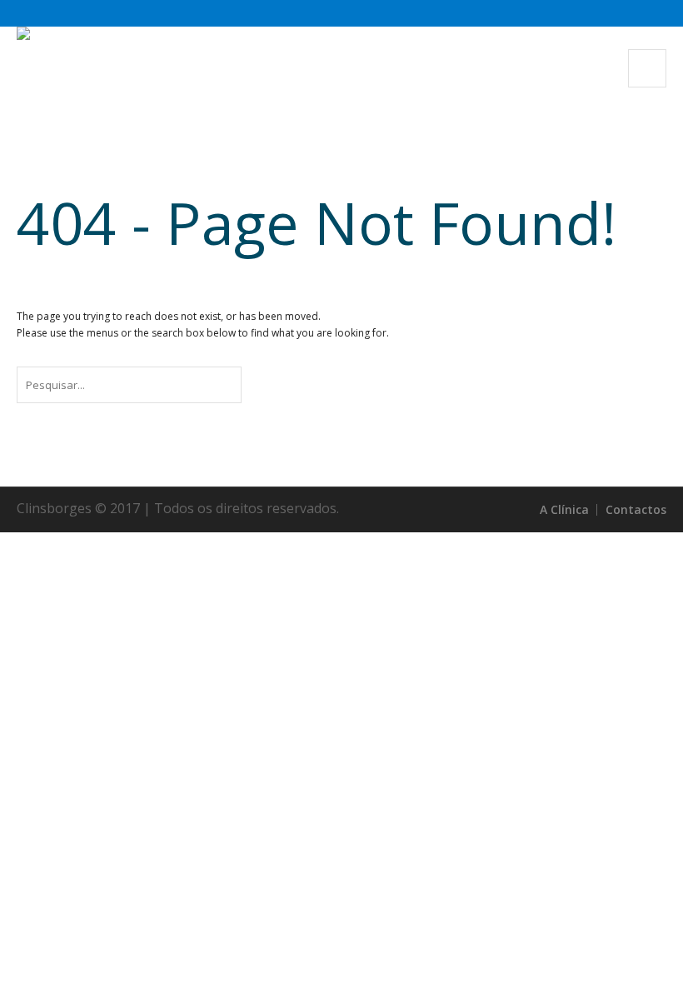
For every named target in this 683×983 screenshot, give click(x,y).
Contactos (636, 509)
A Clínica (564, 509)
